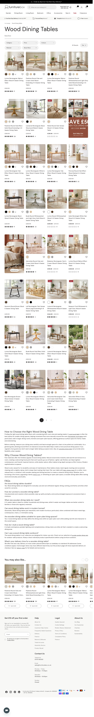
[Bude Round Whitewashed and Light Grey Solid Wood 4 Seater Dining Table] (35, 199)
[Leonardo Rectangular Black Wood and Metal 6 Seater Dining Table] (35, 108)
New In (68, 13)
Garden (8, 13)
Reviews (77, 630)
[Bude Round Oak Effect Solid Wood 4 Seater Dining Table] (35, 334)
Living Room (30, 13)
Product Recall (39, 648)
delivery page (21, 548)
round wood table (74, 434)
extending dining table (65, 449)
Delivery (37, 633)
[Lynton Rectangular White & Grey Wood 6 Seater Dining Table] (35, 379)
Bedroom (40, 13)
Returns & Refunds (40, 639)
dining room (36, 474)
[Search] (29, 7)
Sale (74, 13)
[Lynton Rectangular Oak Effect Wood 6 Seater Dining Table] (57, 154)
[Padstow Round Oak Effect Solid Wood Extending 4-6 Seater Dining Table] (14, 108)
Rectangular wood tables (75, 436)
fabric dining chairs (69, 470)
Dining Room (18, 13)
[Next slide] (86, 559)
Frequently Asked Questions (43, 630)
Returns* (41, 18)
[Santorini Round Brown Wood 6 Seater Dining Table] (14, 289)
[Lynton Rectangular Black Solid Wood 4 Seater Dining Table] (14, 334)
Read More (8, 35)
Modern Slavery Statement (63, 627)
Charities (77, 627)
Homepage (7, 23)
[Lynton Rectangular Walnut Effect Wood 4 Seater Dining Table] (57, 61)
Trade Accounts (39, 642)
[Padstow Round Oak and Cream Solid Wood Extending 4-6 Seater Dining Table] (35, 61)
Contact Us (38, 624)
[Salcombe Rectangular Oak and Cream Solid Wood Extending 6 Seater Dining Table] (57, 379)
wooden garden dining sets (80, 535)
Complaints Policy (60, 636)
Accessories (58, 13)
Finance (37, 636)
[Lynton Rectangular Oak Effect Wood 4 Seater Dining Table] (14, 154)
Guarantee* (85, 18)
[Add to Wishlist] (22, 74)
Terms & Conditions (61, 633)
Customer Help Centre (41, 627)
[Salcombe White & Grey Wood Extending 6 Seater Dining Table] (78, 379)
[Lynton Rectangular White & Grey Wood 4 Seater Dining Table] (35, 154)
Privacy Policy (10, 640)
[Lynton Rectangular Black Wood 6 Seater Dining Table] (14, 199)
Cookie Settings (59, 624)
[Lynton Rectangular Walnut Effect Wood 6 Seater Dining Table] (14, 61)
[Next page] (51, 420)
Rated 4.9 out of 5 (64, 18)
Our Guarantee (79, 624)
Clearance (83, 13)
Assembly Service (40, 645)
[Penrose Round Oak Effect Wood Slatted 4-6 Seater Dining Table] (78, 154)
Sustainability (78, 633)
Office (49, 13)
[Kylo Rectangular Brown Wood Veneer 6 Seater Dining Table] (14, 379)
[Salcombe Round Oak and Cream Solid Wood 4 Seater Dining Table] (35, 244)
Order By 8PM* (16, 18)
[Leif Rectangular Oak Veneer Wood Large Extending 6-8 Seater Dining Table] (35, 289)
